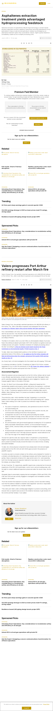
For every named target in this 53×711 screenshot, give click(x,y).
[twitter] (26, 43)
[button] (3, 3)
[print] (50, 43)
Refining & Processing (7, 261)
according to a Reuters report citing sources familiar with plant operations (23, 328)
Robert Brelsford (6, 279)
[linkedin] (24, 43)
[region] (26, 706)
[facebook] (21, 43)
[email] (31, 43)
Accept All (26, 708)
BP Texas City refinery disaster (40, 366)
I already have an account (26, 130)
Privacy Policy (46, 704)
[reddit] (29, 43)
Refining (4, 11)
